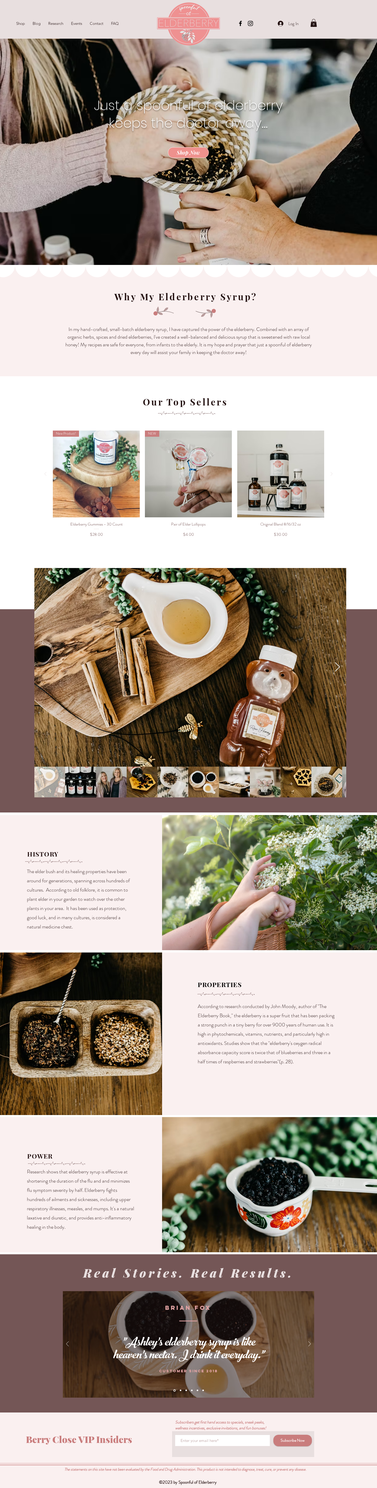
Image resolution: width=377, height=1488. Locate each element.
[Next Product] (332, 474)
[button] (313, 23)
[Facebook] (240, 23)
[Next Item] (337, 667)
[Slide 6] (203, 1390)
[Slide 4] (192, 1390)
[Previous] (67, 1344)
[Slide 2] (180, 1390)
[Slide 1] (174, 1390)
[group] (188, 484)
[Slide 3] (186, 1390)
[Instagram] (250, 23)
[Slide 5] (197, 1390)
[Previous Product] (45, 474)
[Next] (309, 1344)
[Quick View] (280, 474)
